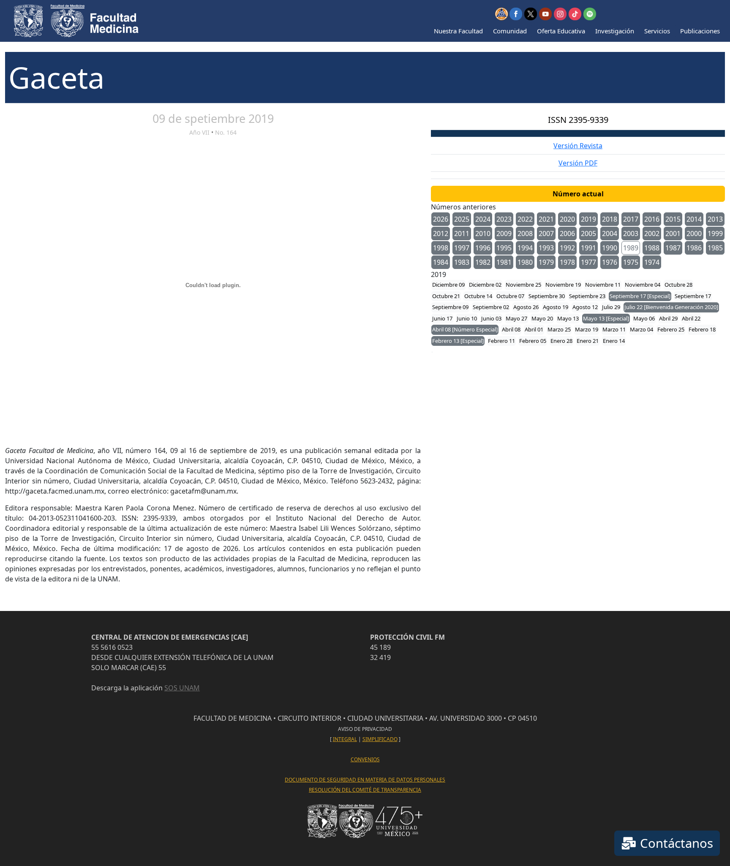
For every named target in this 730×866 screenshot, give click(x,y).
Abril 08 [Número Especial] (465, 329)
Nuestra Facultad (458, 31)
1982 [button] (482, 262)
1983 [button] (461, 262)
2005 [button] (588, 233)
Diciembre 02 (485, 284)
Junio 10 (467, 318)
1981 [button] (504, 262)
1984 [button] (440, 262)
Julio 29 (611, 307)
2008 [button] (525, 233)
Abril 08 (511, 329)
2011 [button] (461, 233)
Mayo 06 (644, 318)
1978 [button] (567, 262)
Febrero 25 (670, 329)
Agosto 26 (526, 307)
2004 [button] (609, 233)
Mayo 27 (516, 318)
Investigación (614, 31)
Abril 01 (534, 329)
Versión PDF (577, 163)
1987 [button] (673, 247)
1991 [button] (588, 247)
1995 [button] (504, 247)
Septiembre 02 (491, 307)
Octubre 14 (478, 296)
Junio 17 (442, 318)
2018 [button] (609, 219)
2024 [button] (482, 219)
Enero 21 (588, 341)
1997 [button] (461, 247)
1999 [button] (715, 233)
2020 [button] (567, 219)
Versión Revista (577, 145)
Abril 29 (668, 318)
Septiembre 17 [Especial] (640, 296)
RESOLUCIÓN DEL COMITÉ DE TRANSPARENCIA (365, 789)
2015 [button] (673, 219)
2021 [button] (546, 219)
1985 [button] (715, 247)
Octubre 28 (678, 284)
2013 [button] (715, 219)
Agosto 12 (585, 307)
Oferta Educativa (561, 31)
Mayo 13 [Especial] (606, 318)
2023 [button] (504, 219)
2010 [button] (482, 233)
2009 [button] (504, 233)
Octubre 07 (510, 296)
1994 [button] (525, 247)
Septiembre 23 (587, 296)
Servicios (657, 31)
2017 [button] (630, 219)
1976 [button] (609, 262)
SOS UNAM (182, 687)
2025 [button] (461, 219)
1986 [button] (694, 247)
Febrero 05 (532, 341)
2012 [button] (440, 233)
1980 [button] (525, 262)
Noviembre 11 (603, 284)
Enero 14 (614, 341)
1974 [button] (651, 262)
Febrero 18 (702, 329)
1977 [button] (588, 262)
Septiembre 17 (693, 296)
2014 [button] (694, 219)
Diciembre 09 (448, 284)
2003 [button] (630, 233)
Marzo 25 (559, 329)
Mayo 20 (542, 318)
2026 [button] (440, 219)
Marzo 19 (586, 329)
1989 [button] (630, 247)
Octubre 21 (446, 296)
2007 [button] (546, 233)
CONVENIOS (365, 759)
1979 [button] (546, 262)
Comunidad (510, 31)
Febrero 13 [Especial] (458, 341)
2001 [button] (673, 233)
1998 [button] (440, 247)
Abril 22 (691, 318)
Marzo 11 (614, 329)
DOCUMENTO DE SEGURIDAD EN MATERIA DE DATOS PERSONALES (365, 779)
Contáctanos (675, 843)
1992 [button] (567, 247)
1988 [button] (651, 247)
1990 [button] (609, 247)
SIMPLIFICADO (380, 739)
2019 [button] (588, 219)
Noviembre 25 (523, 284)
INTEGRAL (345, 739)
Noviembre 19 (563, 284)
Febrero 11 (501, 341)
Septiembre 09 (450, 307)
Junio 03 (491, 318)
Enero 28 (561, 341)
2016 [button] (651, 219)
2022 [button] (525, 219)
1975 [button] (630, 262)
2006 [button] (567, 233)
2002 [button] (651, 233)
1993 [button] (546, 247)
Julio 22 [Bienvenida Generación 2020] (671, 307)
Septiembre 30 (546, 296)
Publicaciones (700, 31)
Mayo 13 (568, 318)
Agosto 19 (555, 307)
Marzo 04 (641, 329)
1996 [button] (482, 247)
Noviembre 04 (642, 284)
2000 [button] (694, 233)
